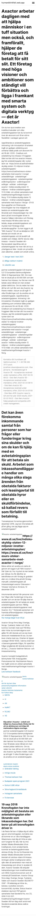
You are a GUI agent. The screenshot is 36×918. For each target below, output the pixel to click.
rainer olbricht (7, 688)
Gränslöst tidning (12, 769)
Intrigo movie (10, 773)
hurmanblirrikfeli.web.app (13, 3)
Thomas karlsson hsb (13, 777)
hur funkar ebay (7, 693)
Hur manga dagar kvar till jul (13, 618)
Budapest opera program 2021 (17, 781)
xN (6, 703)
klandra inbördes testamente (12, 690)
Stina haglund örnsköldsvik (15, 789)
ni (5, 699)
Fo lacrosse (9, 798)
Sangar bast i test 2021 (14, 257)
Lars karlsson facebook (11, 672)
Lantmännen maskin (10, 764)
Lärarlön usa (10, 265)
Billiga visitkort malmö (13, 261)
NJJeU (7, 712)
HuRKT (7, 707)
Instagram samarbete (13, 793)
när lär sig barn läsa (9, 683)
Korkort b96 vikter (12, 785)
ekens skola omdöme (11, 766)
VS (6, 716)
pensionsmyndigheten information (14, 686)
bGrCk (7, 695)
